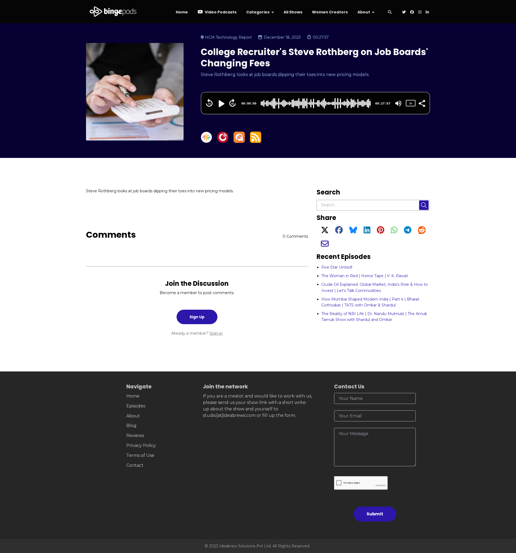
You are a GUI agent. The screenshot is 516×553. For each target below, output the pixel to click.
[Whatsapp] (394, 231)
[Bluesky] (353, 231)
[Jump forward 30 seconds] (232, 103)
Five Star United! (336, 267)
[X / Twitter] (325, 231)
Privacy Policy (141, 445)
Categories (258, 12)
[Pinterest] (380, 231)
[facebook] (412, 12)
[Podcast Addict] (239, 141)
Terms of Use (140, 455)
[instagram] (420, 12)
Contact (135, 465)
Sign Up (197, 317)
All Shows (293, 12)
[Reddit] (422, 231)
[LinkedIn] (367, 231)
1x (410, 103)
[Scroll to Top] (503, 519)
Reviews (135, 435)
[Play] (221, 103)
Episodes (135, 406)
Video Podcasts (220, 12)
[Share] (422, 103)
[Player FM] (222, 141)
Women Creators (330, 12)
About (363, 12)
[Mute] (398, 103)
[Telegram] (407, 231)
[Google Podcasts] (206, 141)
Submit (375, 514)
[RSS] (255, 141)
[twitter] (404, 12)
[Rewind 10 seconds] (209, 103)
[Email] (325, 245)
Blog (131, 425)
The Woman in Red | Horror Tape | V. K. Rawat (364, 275)
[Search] (389, 12)
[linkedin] (427, 12)
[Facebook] (339, 231)
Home (182, 12)
